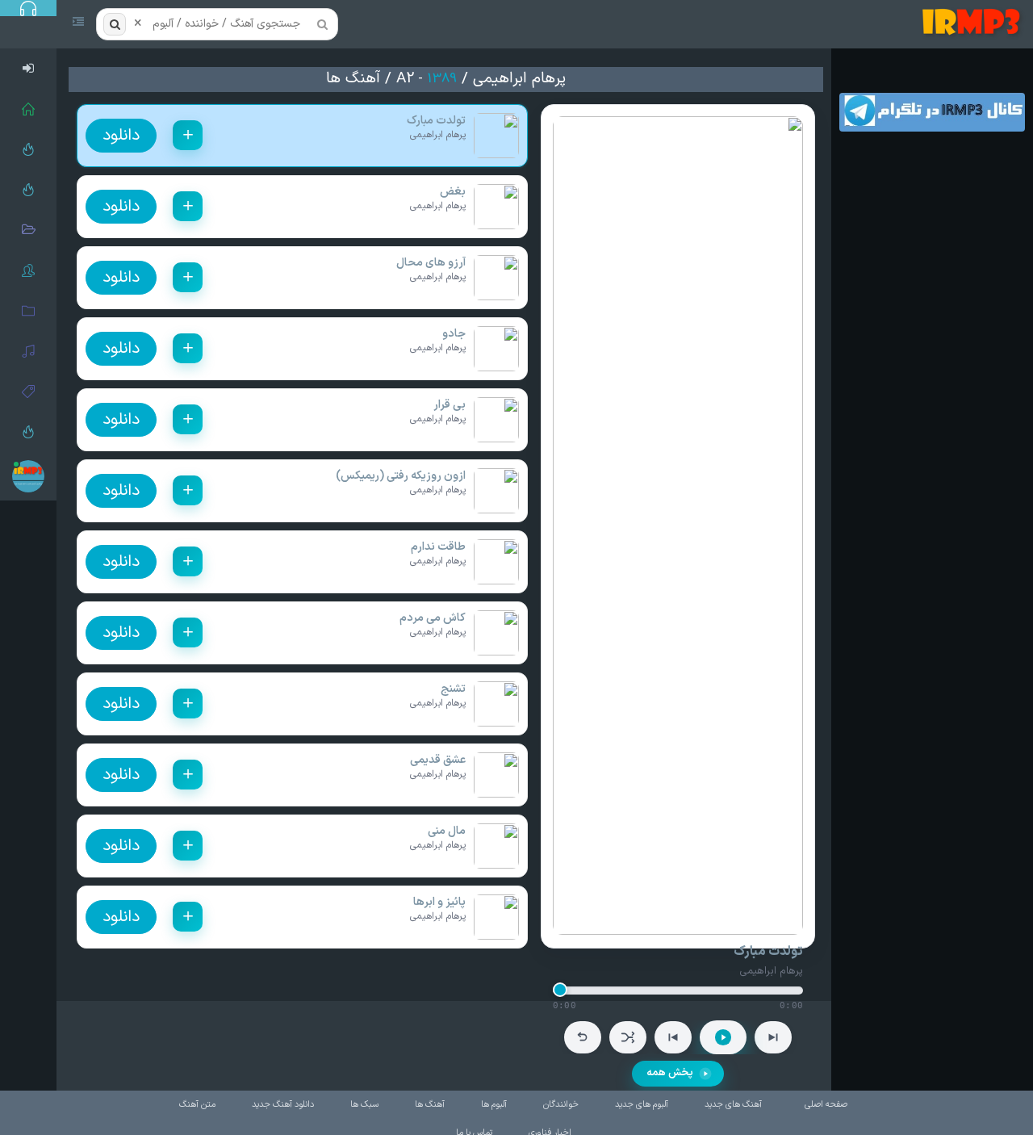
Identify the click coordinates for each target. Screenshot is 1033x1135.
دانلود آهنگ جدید (283, 1105)
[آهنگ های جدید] (28, 190)
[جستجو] (114, 24)
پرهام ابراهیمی (519, 78)
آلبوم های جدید (641, 1105)
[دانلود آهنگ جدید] (974, 24)
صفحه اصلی (826, 1105)
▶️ (723, 1037)
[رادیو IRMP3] (28, 149)
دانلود (121, 136)
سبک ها (364, 1105)
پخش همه (669, 1073)
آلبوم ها (494, 1105)
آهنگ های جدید (733, 1105)
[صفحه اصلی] (28, 109)
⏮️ (673, 1037)
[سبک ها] (28, 391)
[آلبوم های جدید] (28, 230)
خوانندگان (561, 1105)
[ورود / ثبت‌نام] (28, 68)
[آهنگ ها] (28, 351)
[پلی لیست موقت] (28, 432)
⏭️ (773, 1037)
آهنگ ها (353, 78)
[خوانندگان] (28, 270)
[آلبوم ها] (28, 311)
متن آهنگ (197, 1105)
